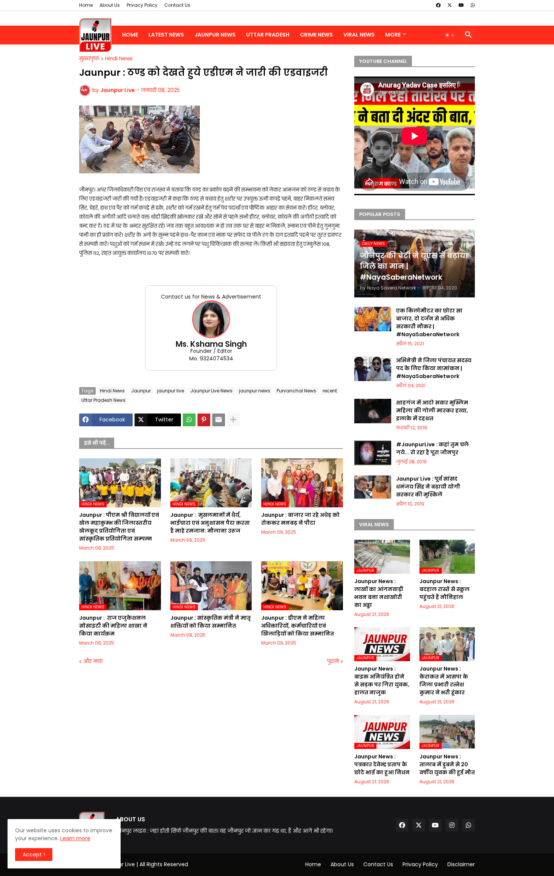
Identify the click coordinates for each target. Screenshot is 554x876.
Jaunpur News (215, 34)
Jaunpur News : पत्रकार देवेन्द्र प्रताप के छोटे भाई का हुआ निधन (382, 764)
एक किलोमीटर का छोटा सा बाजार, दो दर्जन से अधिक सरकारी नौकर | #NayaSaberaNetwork (429, 322)
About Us (109, 5)
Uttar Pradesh (267, 34)
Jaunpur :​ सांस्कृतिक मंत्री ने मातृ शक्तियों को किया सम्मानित (210, 621)
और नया (93, 661)
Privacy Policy (142, 5)
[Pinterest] (203, 419)
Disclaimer (461, 864)
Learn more (75, 838)
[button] (450, 35)
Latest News (166, 34)
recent (330, 390)
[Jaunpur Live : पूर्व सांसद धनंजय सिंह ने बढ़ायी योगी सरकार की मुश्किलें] (372, 487)
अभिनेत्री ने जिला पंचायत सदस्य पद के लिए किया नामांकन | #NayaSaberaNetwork (433, 368)
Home (86, 5)
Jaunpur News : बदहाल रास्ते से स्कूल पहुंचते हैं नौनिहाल (444, 589)
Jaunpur (141, 390)
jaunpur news (254, 390)
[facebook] (438, 5)
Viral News (359, 34)
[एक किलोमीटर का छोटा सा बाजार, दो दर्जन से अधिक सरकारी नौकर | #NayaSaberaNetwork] (372, 319)
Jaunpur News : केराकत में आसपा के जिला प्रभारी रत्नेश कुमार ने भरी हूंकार (443, 680)
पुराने (333, 661)
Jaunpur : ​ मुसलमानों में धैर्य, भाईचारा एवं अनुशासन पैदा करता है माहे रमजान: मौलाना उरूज (210, 522)
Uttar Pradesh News (103, 400)
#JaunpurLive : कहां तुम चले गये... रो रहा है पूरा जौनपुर (432, 448)
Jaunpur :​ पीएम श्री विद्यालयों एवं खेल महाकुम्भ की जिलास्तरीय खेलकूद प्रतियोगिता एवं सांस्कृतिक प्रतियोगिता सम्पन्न (119, 526)
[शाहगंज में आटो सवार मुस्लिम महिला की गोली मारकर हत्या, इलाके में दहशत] (372, 411)
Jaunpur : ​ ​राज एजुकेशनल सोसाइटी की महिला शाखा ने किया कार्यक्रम (113, 625)
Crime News (316, 34)
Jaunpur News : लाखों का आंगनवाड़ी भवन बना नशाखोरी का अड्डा (378, 593)
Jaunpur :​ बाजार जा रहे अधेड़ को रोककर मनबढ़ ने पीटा (300, 519)
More (393, 34)
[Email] (218, 419)
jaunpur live (170, 390)
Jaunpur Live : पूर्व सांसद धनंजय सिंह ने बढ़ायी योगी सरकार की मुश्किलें (428, 486)
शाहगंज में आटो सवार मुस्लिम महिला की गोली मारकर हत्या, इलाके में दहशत (432, 410)
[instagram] (451, 825)
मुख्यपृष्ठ (89, 59)
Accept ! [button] (34, 854)
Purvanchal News (296, 390)
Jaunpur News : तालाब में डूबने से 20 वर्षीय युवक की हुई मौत (447, 764)
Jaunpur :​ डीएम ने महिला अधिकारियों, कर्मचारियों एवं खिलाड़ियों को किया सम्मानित (297, 625)
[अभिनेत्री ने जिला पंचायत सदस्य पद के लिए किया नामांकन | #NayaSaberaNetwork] (372, 369)
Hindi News (119, 59)
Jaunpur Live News (211, 390)
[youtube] (461, 5)
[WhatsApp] (189, 419)
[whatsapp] (473, 5)
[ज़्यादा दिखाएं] (233, 419)
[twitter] (449, 5)
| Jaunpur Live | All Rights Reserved (143, 864)
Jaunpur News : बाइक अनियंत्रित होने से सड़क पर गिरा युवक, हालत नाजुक (381, 680)
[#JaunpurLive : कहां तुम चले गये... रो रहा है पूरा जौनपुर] (372, 453)
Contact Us (177, 5)
